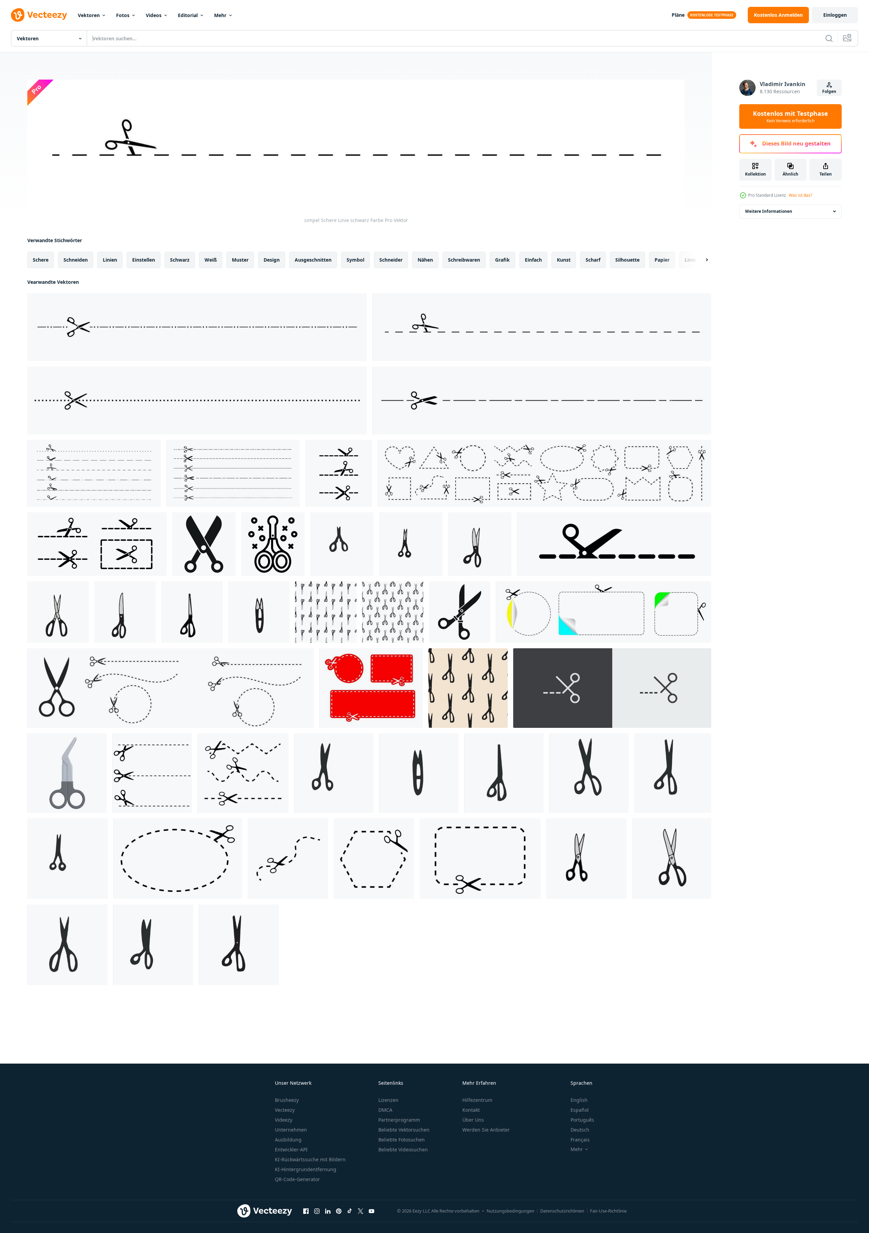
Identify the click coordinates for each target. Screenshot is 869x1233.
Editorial (188, 15)
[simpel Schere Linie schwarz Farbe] (197, 327)
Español (580, 1110)
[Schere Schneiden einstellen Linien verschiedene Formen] (544, 473)
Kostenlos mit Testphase (790, 116)
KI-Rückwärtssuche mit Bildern (310, 1159)
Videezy (283, 1120)
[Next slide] (701, 260)
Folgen (829, 91)
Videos (154, 15)
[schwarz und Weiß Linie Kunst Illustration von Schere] (273, 544)
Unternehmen (291, 1129)
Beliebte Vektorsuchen (404, 1129)
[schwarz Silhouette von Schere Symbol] (459, 612)
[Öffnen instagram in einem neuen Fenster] (317, 1211)
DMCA (385, 1110)
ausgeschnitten (313, 260)
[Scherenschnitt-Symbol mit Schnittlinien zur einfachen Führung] (612, 688)
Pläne (678, 15)
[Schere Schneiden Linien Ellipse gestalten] (177, 858)
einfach (533, 260)
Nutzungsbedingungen (510, 1211)
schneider (391, 260)
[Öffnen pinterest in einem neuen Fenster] (338, 1211)
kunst (564, 260)
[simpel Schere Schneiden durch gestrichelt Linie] (197, 400)
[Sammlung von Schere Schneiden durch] (94, 473)
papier (662, 260)
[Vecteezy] (39, 15)
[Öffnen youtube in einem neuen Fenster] (371, 1211)
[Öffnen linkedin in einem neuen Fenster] (328, 1211)
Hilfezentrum (477, 1100)
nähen (425, 260)
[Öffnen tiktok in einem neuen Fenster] (349, 1211)
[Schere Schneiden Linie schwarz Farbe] (614, 544)
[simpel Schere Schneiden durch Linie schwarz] (541, 400)
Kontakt (471, 1110)
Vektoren (89, 15)
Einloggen (835, 15)
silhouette (627, 260)
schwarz (180, 260)
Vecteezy (285, 1110)
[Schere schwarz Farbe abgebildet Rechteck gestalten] (480, 858)
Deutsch (580, 1129)
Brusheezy (287, 1100)
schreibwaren (464, 260)
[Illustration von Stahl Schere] (67, 773)
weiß (211, 260)
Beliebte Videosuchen (403, 1149)
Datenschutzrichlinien (562, 1211)
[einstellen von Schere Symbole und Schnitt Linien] (97, 544)
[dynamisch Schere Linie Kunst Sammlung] (243, 773)
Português (582, 1120)
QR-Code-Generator (297, 1179)
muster (240, 260)
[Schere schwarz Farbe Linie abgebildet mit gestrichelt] (288, 858)
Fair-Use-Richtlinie (608, 1211)
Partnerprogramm (399, 1120)
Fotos (122, 15)
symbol (355, 260)
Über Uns (473, 1120)
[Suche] (829, 38)
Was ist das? (800, 195)
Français (580, 1139)
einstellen (143, 260)
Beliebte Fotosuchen (401, 1139)
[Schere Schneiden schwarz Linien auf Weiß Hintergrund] (338, 473)
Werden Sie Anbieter (486, 1129)
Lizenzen (388, 1100)
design (272, 260)
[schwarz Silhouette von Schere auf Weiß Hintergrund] (204, 544)
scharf (593, 260)
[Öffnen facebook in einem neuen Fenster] (306, 1211)
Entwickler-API (291, 1149)
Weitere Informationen (768, 211)
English (579, 1100)
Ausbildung (288, 1139)
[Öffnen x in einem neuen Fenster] (360, 1211)
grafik (502, 260)
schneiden (76, 260)
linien (110, 260)
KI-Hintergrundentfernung (305, 1169)
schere (40, 260)
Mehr (220, 15)
